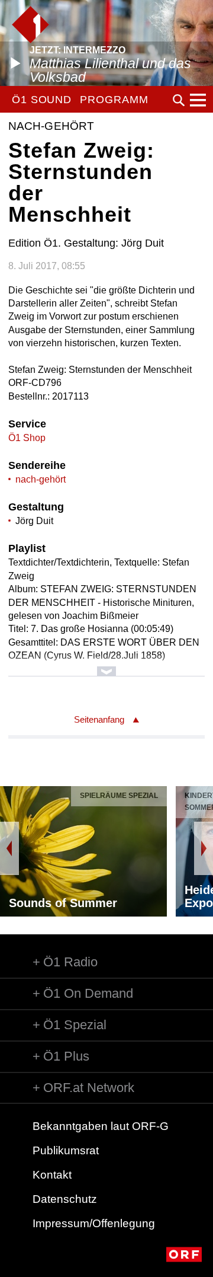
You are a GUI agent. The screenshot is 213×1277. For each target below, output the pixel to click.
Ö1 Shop (27, 438)
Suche (179, 100)
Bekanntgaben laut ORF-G (101, 1126)
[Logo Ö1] (30, 24)
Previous (9, 848)
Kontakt (52, 1175)
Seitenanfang (99, 719)
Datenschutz (65, 1199)
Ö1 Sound (42, 100)
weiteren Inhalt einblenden (106, 665)
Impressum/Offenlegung (94, 1223)
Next (203, 848)
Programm (114, 100)
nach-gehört (40, 479)
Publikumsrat (66, 1150)
